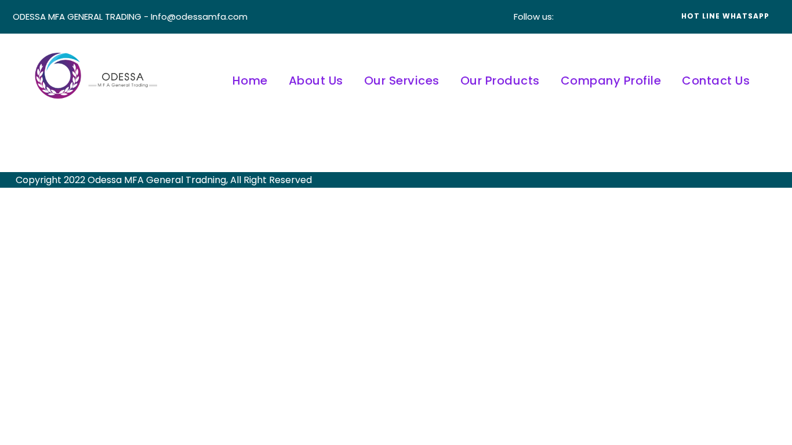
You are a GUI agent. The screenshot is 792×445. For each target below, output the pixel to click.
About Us (316, 80)
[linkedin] (590, 16)
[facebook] (573, 16)
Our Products (500, 80)
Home (250, 80)
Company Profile (611, 80)
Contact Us (716, 80)
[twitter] (608, 16)
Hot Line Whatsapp (725, 16)
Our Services (401, 80)
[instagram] (643, 16)
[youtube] (625, 16)
